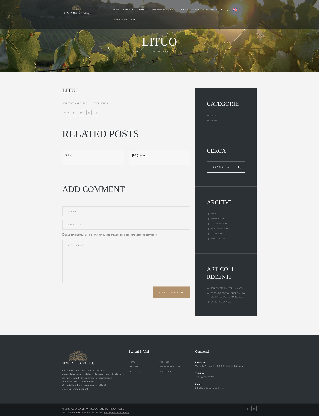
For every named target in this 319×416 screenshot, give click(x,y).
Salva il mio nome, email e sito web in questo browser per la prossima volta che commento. (111, 234)
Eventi (196, 9)
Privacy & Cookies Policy (116, 412)
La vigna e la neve (221, 301)
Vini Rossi (159, 51)
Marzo (217, 218)
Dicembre (219, 223)
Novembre (219, 228)
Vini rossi (143, 9)
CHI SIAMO (128, 9)
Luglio (217, 233)
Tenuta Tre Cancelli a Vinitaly (228, 288)
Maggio (218, 238)
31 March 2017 (79, 103)
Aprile (217, 213)
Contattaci (210, 9)
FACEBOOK (165, 371)
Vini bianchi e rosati (124, 19)
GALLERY (183, 9)
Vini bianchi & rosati (163, 9)
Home (116, 9)
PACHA (139, 155)
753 (68, 155)
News (214, 120)
